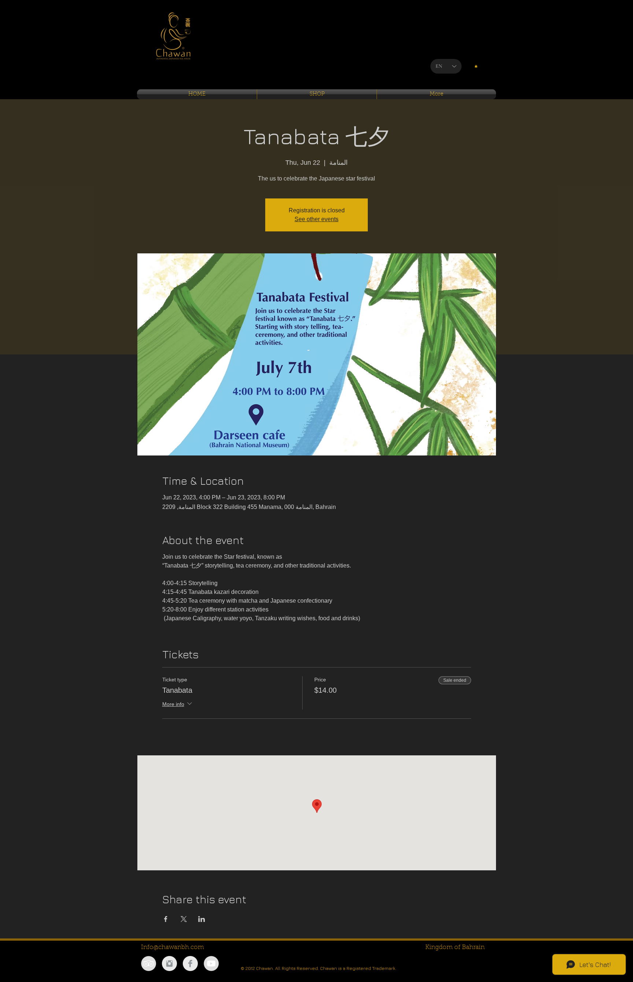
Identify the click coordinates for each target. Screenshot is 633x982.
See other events (316, 219)
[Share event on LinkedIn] (201, 919)
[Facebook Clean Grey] (190, 963)
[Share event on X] (183, 919)
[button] (476, 65)
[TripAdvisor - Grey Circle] (148, 963)
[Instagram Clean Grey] (169, 963)
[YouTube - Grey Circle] (211, 963)
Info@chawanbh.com (172, 947)
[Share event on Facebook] (165, 919)
